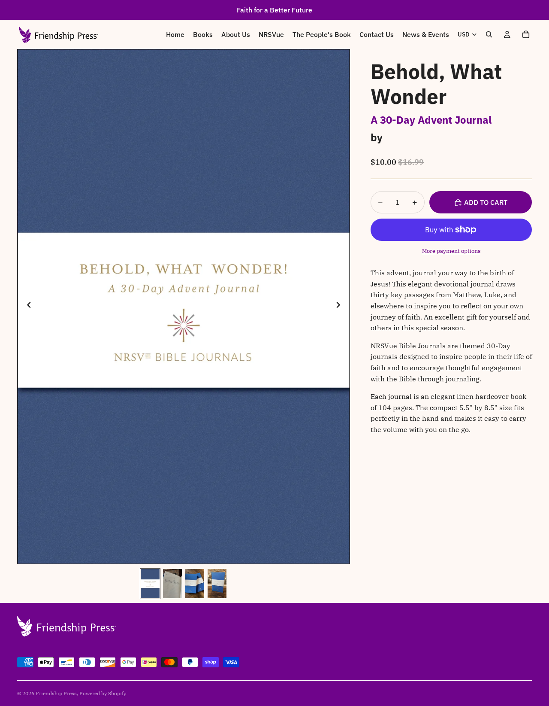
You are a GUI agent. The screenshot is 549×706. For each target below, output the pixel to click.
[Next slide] (340, 306)
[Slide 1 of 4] (150, 583)
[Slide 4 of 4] (217, 583)
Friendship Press (56, 693)
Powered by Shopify (102, 693)
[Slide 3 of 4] (194, 583)
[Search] (489, 34)
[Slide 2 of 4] (172, 583)
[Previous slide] (26, 306)
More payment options (451, 251)
